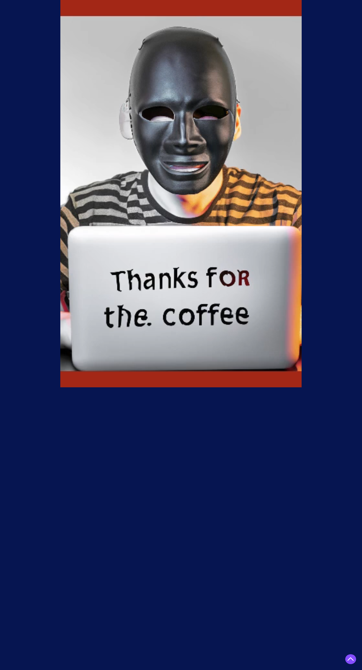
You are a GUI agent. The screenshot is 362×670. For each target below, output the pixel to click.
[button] (295, 381)
